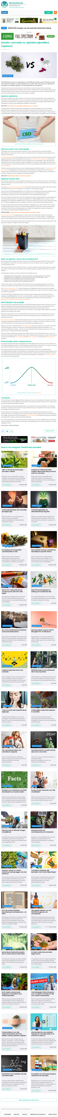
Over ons (16, 1114)
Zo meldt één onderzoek (7, 157)
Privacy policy (53, 1114)
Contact (24, 1114)
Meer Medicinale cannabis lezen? (29, 1100)
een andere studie (26, 325)
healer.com (38, 392)
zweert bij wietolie (33, 336)
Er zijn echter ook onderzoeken (39, 159)
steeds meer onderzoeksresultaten (16, 187)
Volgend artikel (49, 431)
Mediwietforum (14, 6)
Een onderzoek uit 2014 (7, 215)
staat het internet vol (31, 415)
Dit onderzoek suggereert (7, 319)
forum (48, 12)
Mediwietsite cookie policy (38, 1114)
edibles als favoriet (50, 336)
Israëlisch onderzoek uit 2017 (11, 288)
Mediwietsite (16, 3)
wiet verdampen (19, 336)
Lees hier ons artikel (50, 354)
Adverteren (7, 1114)
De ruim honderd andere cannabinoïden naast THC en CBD (29, 26)
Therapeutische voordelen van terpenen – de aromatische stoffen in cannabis (32, 31)
